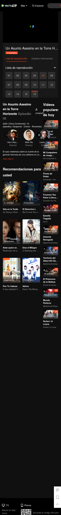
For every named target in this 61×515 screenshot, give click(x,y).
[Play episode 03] (26, 75)
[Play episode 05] (43, 75)
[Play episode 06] (51, 75)
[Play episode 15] (26, 94)
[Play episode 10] (34, 84)
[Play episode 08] (17, 84)
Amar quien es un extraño (15, 247)
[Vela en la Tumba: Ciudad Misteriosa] (11, 193)
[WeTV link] (9, 5)
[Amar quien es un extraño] (11, 231)
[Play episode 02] (17, 75)
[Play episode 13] (9, 94)
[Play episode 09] (26, 84)
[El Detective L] (31, 193)
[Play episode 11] (43, 84)
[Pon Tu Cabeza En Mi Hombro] (11, 270)
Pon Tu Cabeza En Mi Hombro (17, 286)
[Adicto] (31, 270)
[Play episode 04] (34, 75)
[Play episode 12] (51, 84)
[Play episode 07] (9, 84)
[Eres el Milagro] (31, 231)
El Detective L (29, 209)
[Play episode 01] (9, 75)
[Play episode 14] (17, 94)
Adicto (26, 286)
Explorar (39, 5)
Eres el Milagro (30, 247)
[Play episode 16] (34, 94)
